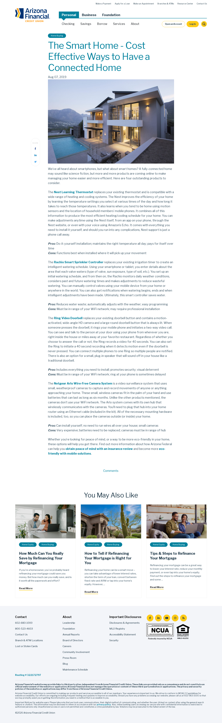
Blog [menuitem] (65, 663)
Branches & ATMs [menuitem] (165, 3)
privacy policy (104, 704)
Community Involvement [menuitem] (76, 652)
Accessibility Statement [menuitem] (122, 634)
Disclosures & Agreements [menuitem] (124, 622)
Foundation (111, 15)
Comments (110, 470)
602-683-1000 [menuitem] (24, 622)
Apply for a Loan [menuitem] (122, 3)
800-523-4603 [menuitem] (24, 628)
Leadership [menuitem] (69, 622)
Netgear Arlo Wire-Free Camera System (83, 383)
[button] (69, 15)
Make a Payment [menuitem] (103, 3)
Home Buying (57, 35)
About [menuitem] (67, 617)
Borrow (102, 24)
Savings (85, 24)
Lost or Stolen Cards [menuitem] (26, 646)
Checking (68, 24)
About (135, 24)
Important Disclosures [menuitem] (125, 617)
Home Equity (28, 544)
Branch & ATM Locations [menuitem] (29, 640)
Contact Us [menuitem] (202, 3)
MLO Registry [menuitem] (117, 628)
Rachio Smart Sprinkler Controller (79, 262)
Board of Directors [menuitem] (73, 640)
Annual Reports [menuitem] (71, 634)
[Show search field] (204, 24)
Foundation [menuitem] (69, 628)
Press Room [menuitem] (69, 657)
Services (119, 24)
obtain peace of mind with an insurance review (99, 449)
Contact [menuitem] (21, 617)
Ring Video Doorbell (68, 318)
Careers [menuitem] (67, 646)
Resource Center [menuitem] (185, 3)
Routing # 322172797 (28, 675)
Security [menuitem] (113, 640)
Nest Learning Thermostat (73, 192)
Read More (26, 588)
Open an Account (173, 24)
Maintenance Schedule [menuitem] (75, 669)
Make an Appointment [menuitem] (143, 3)
